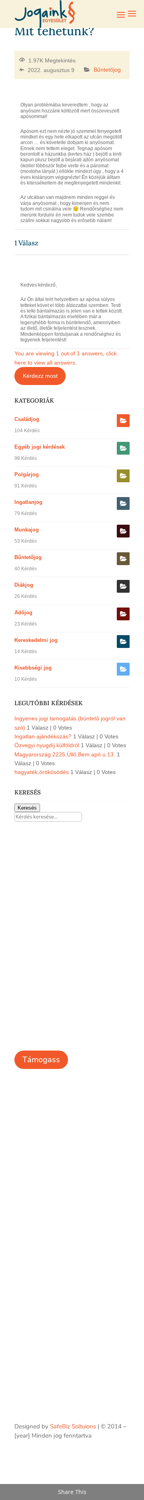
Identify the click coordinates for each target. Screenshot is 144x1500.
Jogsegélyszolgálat (39, 1209)
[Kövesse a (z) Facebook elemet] (123, 1458)
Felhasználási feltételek (45, 1135)
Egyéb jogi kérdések (39, 447)
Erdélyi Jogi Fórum (38, 1197)
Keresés (27, 808)
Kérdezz (25, 1221)
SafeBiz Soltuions (73, 1426)
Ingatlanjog (28, 502)
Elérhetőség (30, 1123)
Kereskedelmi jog (36, 640)
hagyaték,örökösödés (41, 772)
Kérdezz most (40, 376)
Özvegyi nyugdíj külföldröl (46, 745)
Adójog (23, 613)
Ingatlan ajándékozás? (43, 736)
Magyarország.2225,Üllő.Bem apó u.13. (64, 754)
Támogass (41, 1059)
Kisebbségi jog (33, 668)
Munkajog (26, 530)
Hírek (21, 1111)
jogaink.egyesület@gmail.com (54, 1281)
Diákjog (23, 585)
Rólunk (23, 1099)
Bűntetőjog (107, 70)
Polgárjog (26, 474)
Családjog (26, 419)
